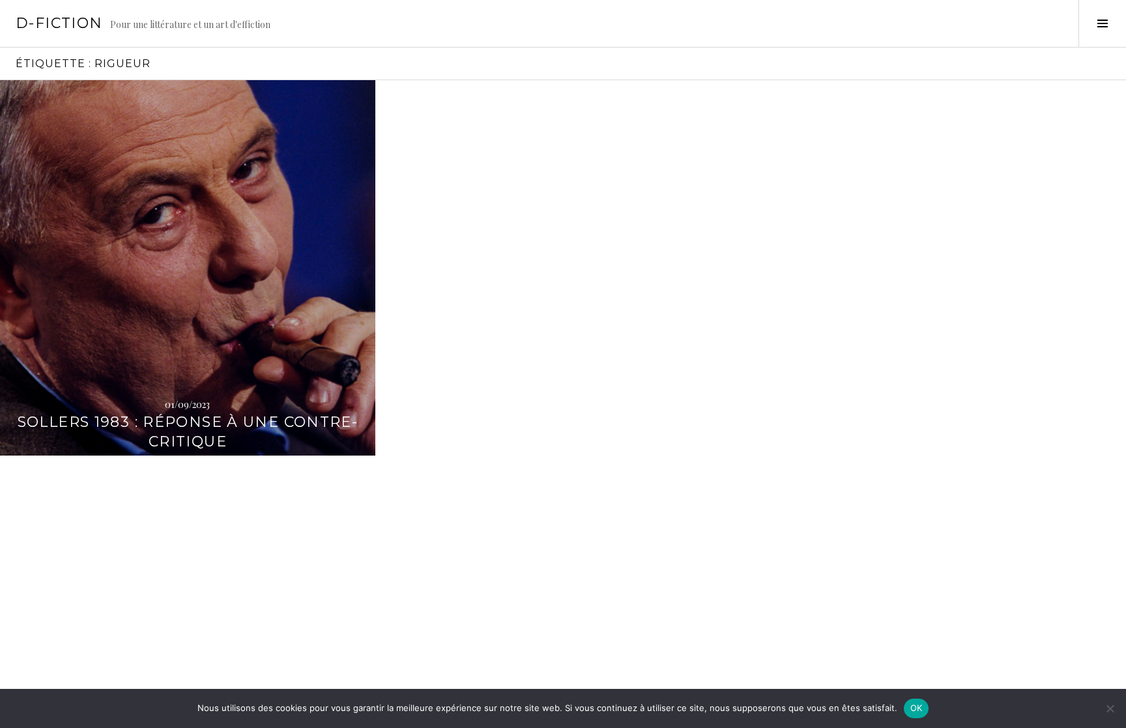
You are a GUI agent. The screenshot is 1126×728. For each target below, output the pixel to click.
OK (916, 708)
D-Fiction (59, 23)
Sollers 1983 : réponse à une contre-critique (188, 431)
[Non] (1109, 708)
